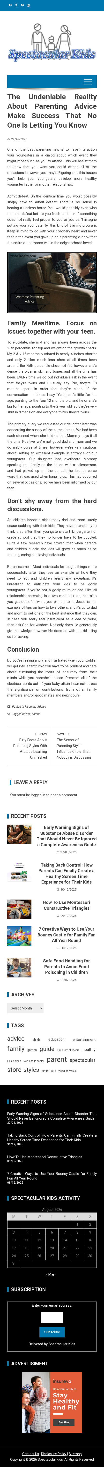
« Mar (50, 1274)
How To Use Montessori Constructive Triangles (44, 1157)
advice (26, 714)
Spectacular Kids (62, 1344)
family (15, 1048)
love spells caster (34, 1061)
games (32, 1050)
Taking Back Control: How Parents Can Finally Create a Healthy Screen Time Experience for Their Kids (52, 1137)
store (14, 1069)
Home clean (14, 1061)
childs (36, 1039)
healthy (89, 1049)
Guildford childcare (68, 1050)
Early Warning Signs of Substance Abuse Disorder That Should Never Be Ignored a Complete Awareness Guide (52, 1116)
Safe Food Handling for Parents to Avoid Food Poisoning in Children (66, 966)
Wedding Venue (67, 1071)
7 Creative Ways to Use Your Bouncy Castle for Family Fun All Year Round (66, 934)
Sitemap (75, 1454)
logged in (38, 795)
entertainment (84, 1039)
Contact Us (30, 1454)
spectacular (83, 1060)
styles (31, 1069)
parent (36, 714)
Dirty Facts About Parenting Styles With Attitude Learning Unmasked (30, 746)
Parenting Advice (35, 706)
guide (47, 1048)
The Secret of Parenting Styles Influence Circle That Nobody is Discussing (74, 746)
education (56, 1039)
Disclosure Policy (54, 1454)
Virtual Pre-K (48, 1071)
